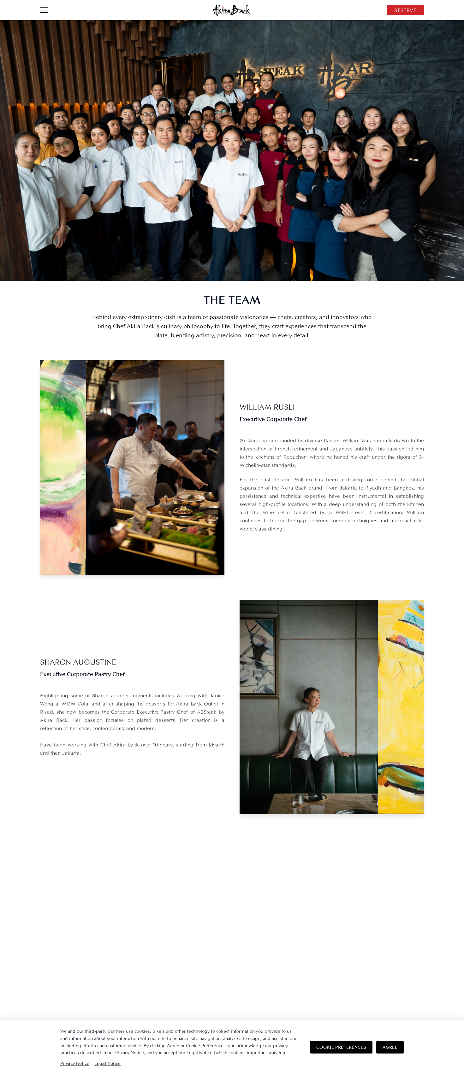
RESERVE (405, 10)
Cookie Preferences (341, 1047)
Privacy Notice (74, 1063)
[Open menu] (44, 10)
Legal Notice (107, 1063)
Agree (390, 1047)
